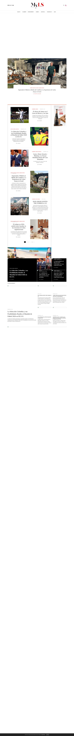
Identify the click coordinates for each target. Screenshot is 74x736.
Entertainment (31, 11)
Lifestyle (43, 11)
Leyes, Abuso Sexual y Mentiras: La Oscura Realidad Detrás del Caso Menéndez (40, 156)
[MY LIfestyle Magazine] (37, 5)
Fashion (37, 11)
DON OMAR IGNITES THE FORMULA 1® (40, 202)
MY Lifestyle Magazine (37, 93)
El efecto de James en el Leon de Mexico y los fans (40, 112)
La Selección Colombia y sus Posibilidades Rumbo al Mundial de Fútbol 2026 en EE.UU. (19, 134)
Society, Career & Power (21, 221)
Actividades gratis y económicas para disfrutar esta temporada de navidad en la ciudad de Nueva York (59, 318)
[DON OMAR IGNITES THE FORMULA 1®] (20, 206)
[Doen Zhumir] (29, 252)
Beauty (18, 11)
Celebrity (24, 11)
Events (11, 268)
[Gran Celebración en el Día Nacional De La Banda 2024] (44, 310)
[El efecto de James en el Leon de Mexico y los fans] (20, 115)
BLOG (55, 11)
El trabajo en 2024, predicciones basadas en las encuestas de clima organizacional (19, 226)
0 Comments (18, 143)
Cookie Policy (43, 734)
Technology (49, 11)
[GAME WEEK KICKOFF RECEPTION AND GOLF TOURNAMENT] (59, 289)
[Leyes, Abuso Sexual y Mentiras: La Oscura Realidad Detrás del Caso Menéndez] (20, 158)
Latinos (36, 151)
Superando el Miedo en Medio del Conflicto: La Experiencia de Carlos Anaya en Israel (18, 178)
